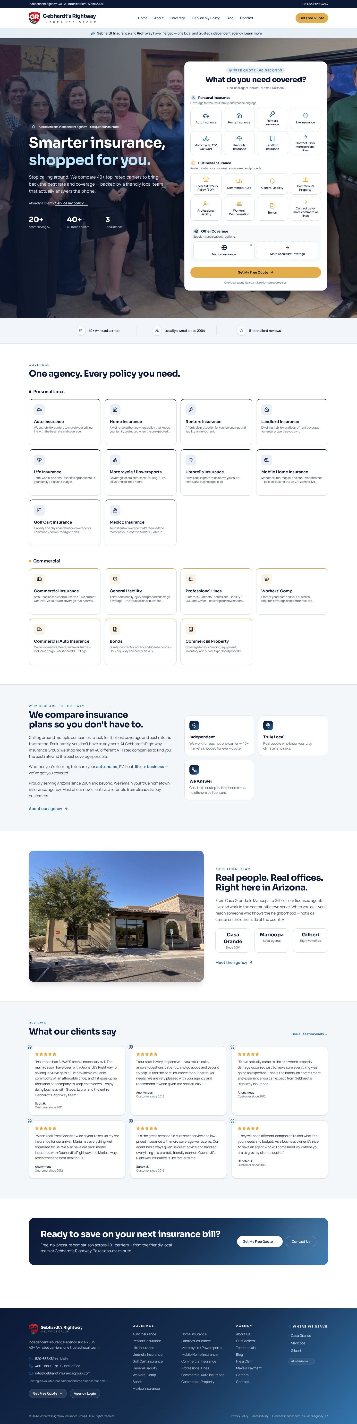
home (112, 766)
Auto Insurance (144, 1334)
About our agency (45, 808)
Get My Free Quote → (260, 1241)
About (159, 18)
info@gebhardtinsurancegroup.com (63, 1373)
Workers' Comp (144, 1374)
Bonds (137, 1381)
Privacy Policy (239, 1416)
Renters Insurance (147, 1340)
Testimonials (245, 1347)
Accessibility (260, 1416)
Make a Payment (249, 1368)
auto (100, 766)
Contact (246, 18)
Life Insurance (143, 1347)
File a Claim (244, 1361)
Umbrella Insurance (147, 1354)
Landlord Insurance (196, 1340)
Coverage (178, 18)
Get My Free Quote (253, 272)
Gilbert (296, 1350)
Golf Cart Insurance (148, 1361)
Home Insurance (194, 1334)
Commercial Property (197, 1381)
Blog (230, 18)
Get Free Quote (311, 18)
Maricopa (298, 1343)
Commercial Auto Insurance (202, 1374)
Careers (242, 1374)
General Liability (145, 1368)
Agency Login (85, 1393)
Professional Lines (195, 1368)
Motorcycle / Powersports (201, 1347)
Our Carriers (245, 1340)
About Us (243, 1334)
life (138, 766)
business (155, 766)
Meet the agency (231, 962)
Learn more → (255, 33)
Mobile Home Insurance (199, 1354)
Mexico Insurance (146, 1388)
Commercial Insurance (198, 1361)
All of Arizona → (301, 1361)
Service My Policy (206, 18)
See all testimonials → (310, 1034)
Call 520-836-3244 (315, 4)
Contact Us (301, 1241)
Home (142, 18)
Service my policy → (71, 203)
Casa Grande (301, 1335)
